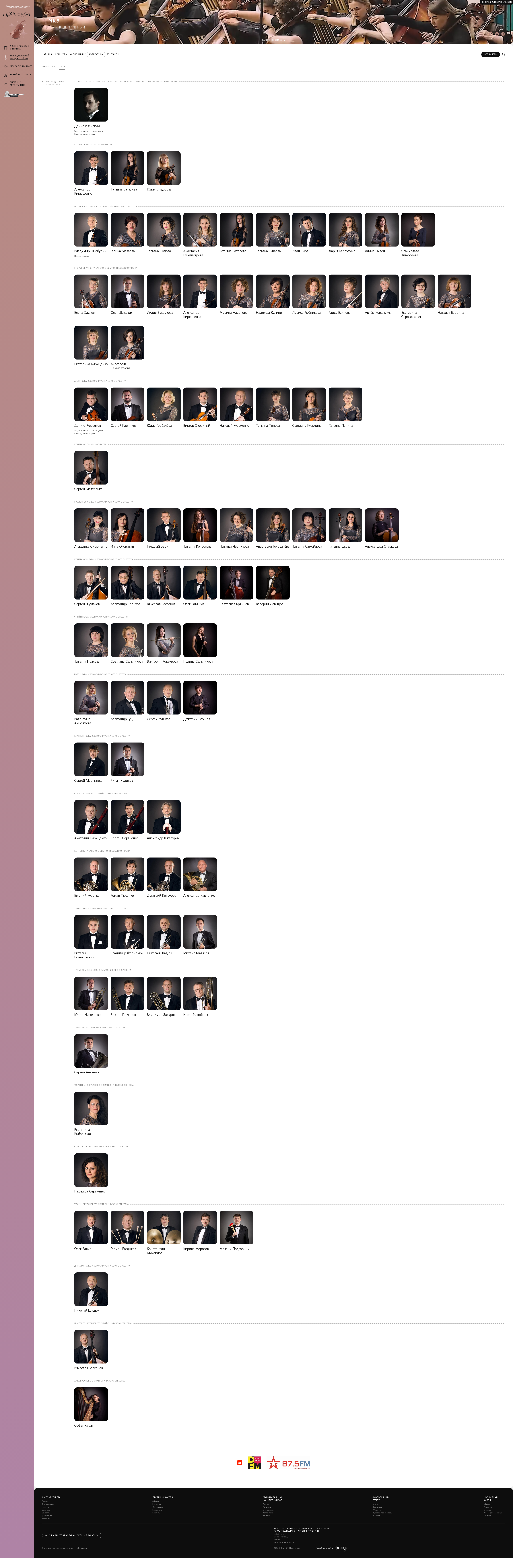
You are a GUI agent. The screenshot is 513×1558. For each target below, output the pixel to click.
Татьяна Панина (341, 426)
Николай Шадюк (159, 953)
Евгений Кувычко (87, 896)
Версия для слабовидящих (498, 2)
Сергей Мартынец (88, 781)
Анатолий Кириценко (90, 838)
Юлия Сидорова (159, 189)
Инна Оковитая (122, 547)
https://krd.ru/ (281, 1537)
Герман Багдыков (123, 1249)
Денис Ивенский (87, 126)
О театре (377, 1510)
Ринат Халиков (122, 781)
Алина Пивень (375, 251)
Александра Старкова (381, 547)
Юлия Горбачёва (159, 426)
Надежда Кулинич (270, 313)
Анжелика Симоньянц (91, 547)
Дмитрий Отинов (196, 719)
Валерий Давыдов (269, 604)
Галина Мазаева (123, 251)
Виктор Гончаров (123, 1015)
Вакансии (46, 1510)
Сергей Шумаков (87, 604)
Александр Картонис (199, 896)
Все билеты (490, 54)
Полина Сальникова (198, 662)
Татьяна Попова (159, 251)
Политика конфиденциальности (57, 1548)
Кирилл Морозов (196, 1249)
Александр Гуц (122, 719)
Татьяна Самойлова (307, 547)
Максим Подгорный (235, 1249)
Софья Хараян (85, 1426)
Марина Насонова (233, 313)
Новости (45, 1507)
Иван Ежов (300, 251)
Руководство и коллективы (55, 83)
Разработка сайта (324, 1548)
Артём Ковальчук (378, 313)
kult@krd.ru (279, 1534)
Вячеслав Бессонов (161, 604)
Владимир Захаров (161, 1015)
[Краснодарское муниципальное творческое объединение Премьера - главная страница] (16, 14)
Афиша (48, 54)
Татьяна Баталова (124, 189)
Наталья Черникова (234, 547)
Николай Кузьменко (234, 426)
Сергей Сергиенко (124, 838)
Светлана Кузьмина (307, 426)
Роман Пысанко (122, 896)
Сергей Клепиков (124, 426)
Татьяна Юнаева (268, 251)
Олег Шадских (122, 313)
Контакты (112, 54)
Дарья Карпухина (342, 251)
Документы (47, 1516)
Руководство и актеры (382, 1513)
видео (272, 40)
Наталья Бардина (451, 313)
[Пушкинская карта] (18, 94)
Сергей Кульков (158, 719)
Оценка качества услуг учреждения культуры (71, 1535)
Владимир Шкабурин (90, 251)
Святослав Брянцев (234, 604)
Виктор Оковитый (196, 426)
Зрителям (46, 1513)
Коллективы (96, 54)
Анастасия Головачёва (272, 547)
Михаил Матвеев (196, 953)
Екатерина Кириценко (91, 364)
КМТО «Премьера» (51, 1497)
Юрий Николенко (87, 1015)
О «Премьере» (48, 1504)
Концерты (61, 54)
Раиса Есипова (340, 313)
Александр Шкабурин (163, 838)
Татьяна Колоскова (197, 547)
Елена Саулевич (86, 313)
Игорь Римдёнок (195, 1015)
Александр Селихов (125, 604)
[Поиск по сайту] (503, 54)
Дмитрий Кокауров (161, 896)
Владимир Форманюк (127, 953)
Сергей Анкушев (86, 1072)
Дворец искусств (162, 1497)
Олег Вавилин (84, 1249)
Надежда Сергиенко (89, 1191)
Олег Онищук (193, 604)
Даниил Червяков (87, 426)
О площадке (78, 54)
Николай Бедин (158, 547)
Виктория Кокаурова (162, 662)
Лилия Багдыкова (160, 313)
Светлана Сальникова (127, 662)
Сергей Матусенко (88, 489)
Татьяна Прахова (87, 662)
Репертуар (156, 1504)
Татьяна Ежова (340, 547)
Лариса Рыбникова (306, 313)
